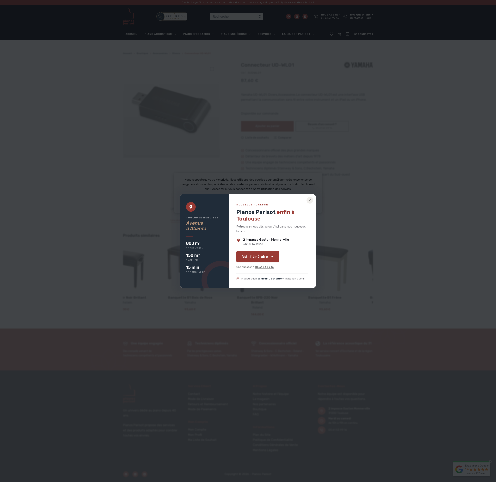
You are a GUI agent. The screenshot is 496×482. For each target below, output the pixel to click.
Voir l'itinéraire (255, 257)
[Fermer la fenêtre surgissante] (310, 200)
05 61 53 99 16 (264, 267)
